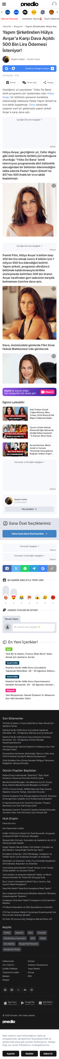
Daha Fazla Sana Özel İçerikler (28, 533)
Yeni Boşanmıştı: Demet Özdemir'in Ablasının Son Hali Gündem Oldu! (30, 697)
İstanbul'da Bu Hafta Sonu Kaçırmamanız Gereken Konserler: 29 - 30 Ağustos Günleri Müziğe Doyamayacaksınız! (29, 683)
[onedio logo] (28, 1021)
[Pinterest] (31, 990)
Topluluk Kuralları (11, 972)
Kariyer (31, 961)
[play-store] (28, 1003)
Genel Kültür (12, 663)
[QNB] (42, 12)
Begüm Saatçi (25, 59)
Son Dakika (9, 943)
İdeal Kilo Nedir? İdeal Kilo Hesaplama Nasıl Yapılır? (27, 888)
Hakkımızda (8, 961)
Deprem (19, 932)
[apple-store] (11, 1003)
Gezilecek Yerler (12, 949)
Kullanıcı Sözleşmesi (38, 965)
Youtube (42, 932)
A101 (33, 938)
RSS (30, 976)
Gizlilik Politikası (10, 968)
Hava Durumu (9, 823)
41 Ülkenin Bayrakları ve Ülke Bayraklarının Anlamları (28, 907)
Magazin (18, 26)
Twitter (7, 932)
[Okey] (25, 12)
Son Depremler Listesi (13, 828)
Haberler (7, 26)
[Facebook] (11, 990)
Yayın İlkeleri (34, 968)
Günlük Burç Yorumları (15, 938)
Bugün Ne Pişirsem (28, 943)
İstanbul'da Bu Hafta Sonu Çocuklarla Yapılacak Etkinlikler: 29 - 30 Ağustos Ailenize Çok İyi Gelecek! (31, 669)
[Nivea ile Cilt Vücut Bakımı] (7, 12)
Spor (9, 649)
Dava (32, 104)
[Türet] (51, 12)
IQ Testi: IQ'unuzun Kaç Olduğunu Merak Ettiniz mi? (27, 919)
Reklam (6, 976)
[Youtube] (25, 990)
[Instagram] (5, 990)
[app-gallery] (46, 1003)
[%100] (33, 12)
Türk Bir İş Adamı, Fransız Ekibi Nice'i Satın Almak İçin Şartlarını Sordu (29, 655)
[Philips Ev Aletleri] (16, 12)
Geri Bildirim (8, 965)
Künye (31, 972)
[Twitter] (18, 990)
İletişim (6, 980)
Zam (30, 932)
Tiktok (43, 938)
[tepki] (6, 597)
